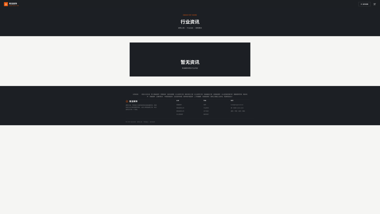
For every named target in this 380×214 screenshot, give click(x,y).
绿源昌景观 (216, 94)
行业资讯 (206, 108)
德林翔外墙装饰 (188, 96)
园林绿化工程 (189, 94)
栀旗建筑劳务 (238, 94)
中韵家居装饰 (168, 96)
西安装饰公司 (180, 108)
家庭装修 (163, 94)
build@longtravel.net (237, 105)
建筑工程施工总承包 (216, 96)
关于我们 (206, 111)
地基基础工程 (208, 94)
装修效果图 (170, 94)
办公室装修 (179, 114)
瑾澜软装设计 (228, 96)
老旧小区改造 (146, 94)
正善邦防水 (159, 96)
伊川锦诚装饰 (155, 94)
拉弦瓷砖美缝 (178, 96)
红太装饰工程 (179, 94)
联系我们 (206, 114)
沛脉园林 (152, 96)
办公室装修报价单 (227, 94)
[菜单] (374, 4)
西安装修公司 (180, 111)
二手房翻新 (197, 96)
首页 (205, 105)
